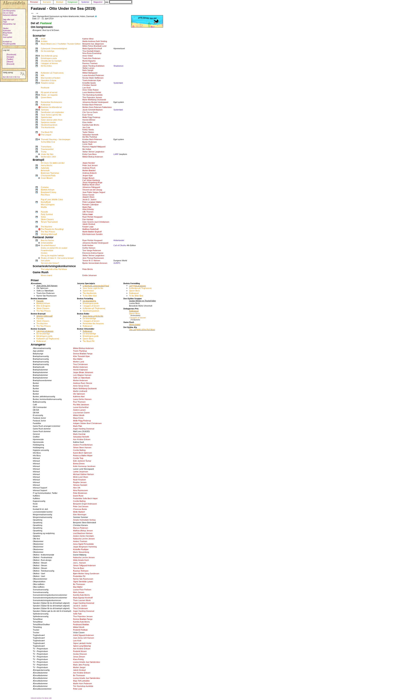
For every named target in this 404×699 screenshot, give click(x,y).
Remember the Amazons (51, 102)
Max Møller (78, 359)
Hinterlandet (118, 240)
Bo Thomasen (79, 584)
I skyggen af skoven (49, 63)
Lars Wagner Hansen (82, 375)
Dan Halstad (87, 219)
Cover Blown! (46, 178)
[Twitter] (10, 59)
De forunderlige (47, 51)
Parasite (44, 212)
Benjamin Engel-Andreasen (85, 504)
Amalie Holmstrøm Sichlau (84, 520)
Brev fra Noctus (47, 240)
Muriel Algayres (89, 61)
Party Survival (47, 214)
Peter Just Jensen (90, 165)
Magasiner (98, 2)
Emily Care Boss (89, 154)
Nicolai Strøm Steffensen (93, 78)
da (4, 77)
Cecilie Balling (79, 450)
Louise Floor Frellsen (82, 590)
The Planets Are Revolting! (52, 229)
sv (19, 77)
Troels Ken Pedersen (91, 58)
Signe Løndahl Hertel (82, 643)
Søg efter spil (8, 19)
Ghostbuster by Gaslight (51, 61)
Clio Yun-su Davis (90, 112)
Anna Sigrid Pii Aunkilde (83, 544)
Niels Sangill (87, 70)
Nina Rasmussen (80, 490)
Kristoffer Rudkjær (81, 549)
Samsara (45, 110)
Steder (6, 28)
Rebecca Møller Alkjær (82, 455)
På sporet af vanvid (49, 92)
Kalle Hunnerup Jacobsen (84, 466)
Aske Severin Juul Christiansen (95, 222)
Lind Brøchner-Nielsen (82, 533)
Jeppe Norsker (88, 163)
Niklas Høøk (87, 214)
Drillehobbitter (47, 243)
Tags (5, 22)
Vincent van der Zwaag (92, 190)
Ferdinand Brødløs (81, 624)
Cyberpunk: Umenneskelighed (54, 48)
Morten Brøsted (88, 170)
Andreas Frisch (88, 168)
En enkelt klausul (48, 245)
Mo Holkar (86, 149)
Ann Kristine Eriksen (81, 439)
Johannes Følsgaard (91, 187)
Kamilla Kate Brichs (90, 125)
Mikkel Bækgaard (89, 73)
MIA (42, 75)
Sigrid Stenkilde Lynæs (83, 582)
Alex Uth (76, 488)
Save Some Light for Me (51, 115)
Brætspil (59, 2)
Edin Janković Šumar (82, 461)
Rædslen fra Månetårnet (51, 107)
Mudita (44, 207)
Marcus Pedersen (80, 528)
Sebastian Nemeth (90, 135)
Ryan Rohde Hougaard (92, 217)
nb (15, 77)
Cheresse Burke (80, 509)
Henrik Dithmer (88, 120)
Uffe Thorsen (87, 212)
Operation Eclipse (48, 80)
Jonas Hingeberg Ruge (92, 182)
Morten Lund (78, 362)
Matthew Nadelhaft (90, 229)
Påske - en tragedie (49, 95)
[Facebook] (11, 54)
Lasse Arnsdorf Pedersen (93, 75)
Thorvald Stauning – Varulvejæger (55, 139)
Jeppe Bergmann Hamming (85, 547)
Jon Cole (86, 127)
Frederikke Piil (79, 576)
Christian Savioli (89, 85)
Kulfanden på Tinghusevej (52, 73)
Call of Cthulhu (119, 245)
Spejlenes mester (48, 122)
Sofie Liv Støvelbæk (81, 378)
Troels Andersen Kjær (91, 80)
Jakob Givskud (88, 224)
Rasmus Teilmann (81, 571)
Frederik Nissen (80, 651)
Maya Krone (78, 418)
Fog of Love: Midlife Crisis (52, 199)
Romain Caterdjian (90, 205)
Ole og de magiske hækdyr (52, 255)
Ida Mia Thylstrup (89, 137)
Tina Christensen (80, 364)
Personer (34, 2)
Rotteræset (45, 105)
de (8, 77)
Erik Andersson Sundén (92, 234)
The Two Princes (48, 232)
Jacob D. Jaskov (89, 199)
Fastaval (46, 23)
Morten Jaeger (79, 667)
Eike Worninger (79, 514)
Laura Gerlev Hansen (82, 399)
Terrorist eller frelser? (50, 263)
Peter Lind (77, 689)
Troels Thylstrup (80, 351)
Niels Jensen (78, 592)
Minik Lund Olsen (80, 477)
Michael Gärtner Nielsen (83, 474)
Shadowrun (118, 66)
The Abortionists (48, 127)
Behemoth (45, 170)
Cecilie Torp (78, 458)
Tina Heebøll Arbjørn (91, 51)
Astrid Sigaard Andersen (83, 635)
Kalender (7, 30)
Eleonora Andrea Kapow (92, 253)
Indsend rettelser (10, 15)
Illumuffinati (46, 202)
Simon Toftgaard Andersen (84, 565)
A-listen (44, 41)
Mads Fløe (86, 207)
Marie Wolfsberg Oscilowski (94, 100)
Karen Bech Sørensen (82, 453)
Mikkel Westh (78, 415)
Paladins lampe (47, 83)
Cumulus (45, 187)
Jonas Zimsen (79, 657)
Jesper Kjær (87, 175)
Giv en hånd (8, 13)
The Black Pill (47, 132)
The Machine (46, 227)
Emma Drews (79, 464)
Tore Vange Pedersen (91, 250)
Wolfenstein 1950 (48, 157)
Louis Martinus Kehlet (91, 92)
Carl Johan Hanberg (91, 180)
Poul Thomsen (79, 402)
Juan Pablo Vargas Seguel (93, 192)
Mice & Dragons (48, 205)
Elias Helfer (87, 122)
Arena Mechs (46, 165)
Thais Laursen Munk (82, 600)
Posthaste (45, 88)
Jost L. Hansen (79, 563)
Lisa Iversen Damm (81, 413)
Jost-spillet (7, 37)
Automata (45, 168)
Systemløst (118, 83)
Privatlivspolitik (9, 44)
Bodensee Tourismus (50, 173)
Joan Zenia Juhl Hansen (83, 638)
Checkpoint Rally (48, 175)
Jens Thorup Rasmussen (93, 258)
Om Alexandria (9, 11)
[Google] (10, 57)
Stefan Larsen (88, 68)
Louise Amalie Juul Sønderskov (86, 662)
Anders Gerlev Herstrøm (83, 536)
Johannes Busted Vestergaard (95, 102)
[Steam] (10, 62)
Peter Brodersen (80, 493)
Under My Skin (47, 154)
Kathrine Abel (79, 396)
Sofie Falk (77, 614)
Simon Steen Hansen (82, 447)
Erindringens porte (49, 58)
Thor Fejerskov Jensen (92, 97)
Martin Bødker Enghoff (91, 232)
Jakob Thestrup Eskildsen (93, 66)
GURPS (116, 263)
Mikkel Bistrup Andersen (92, 157)
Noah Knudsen (79, 480)
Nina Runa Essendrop (91, 53)
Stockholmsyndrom (49, 125)
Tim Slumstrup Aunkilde (92, 95)
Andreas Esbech (89, 173)
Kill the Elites (46, 66)
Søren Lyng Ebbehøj (82, 646)
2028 (43, 39)
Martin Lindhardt (80, 391)
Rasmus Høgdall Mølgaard (93, 147)
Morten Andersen (80, 367)
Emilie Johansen (89, 275)
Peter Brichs (87, 269)
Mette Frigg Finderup (91, 117)
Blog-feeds (7, 33)
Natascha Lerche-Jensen (84, 539)
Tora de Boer (78, 568)
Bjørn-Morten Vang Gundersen (86, 573)
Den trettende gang (49, 56)
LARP (116, 154)
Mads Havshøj (79, 434)
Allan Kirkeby (88, 209)
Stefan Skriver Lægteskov (93, 152)
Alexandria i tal (9, 24)
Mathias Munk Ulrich (91, 185)
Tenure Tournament (49, 222)
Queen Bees (46, 97)
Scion (43, 217)
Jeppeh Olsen (88, 197)
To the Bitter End (48, 142)
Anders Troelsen (80, 541)
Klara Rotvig (78, 659)
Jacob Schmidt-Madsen (92, 110)
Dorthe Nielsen (88, 248)
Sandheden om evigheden (52, 112)
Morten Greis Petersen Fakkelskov (97, 107)
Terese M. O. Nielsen (91, 261)
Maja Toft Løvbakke (81, 681)
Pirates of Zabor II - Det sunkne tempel (57, 258)
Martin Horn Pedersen (82, 683)
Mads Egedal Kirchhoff (92, 48)
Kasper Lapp (87, 227)
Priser (5, 35)
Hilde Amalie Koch (81, 560)
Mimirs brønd (46, 275)
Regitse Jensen (79, 482)
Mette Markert (79, 512)
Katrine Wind (87, 39)
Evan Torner (87, 115)
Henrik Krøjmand (80, 370)
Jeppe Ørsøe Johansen (83, 372)
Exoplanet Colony (48, 192)
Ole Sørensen (79, 394)
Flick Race (45, 195)
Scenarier (47, 2)
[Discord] (10, 64)
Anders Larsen (79, 410)
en (11, 77)
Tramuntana (46, 147)
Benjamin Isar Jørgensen (93, 44)
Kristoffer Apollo (89, 83)
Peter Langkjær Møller (91, 202)
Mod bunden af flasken (50, 78)
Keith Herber (87, 245)
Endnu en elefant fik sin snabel (54, 248)
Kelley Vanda (88, 130)
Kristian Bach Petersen (92, 105)
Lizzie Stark (87, 144)
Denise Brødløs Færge (82, 354)
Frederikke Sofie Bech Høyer (85, 498)
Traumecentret (47, 149)
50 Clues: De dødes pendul (52, 163)
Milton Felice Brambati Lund (94, 46)
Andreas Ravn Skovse (82, 383)
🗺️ (96, 16)
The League (46, 135)
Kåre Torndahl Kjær (81, 356)
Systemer (85, 2)
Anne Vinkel (87, 56)
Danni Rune (78, 496)
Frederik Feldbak (80, 630)
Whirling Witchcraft (49, 234)
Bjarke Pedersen (89, 142)
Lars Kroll (86, 88)
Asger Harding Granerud (83, 429)
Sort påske (45, 261)
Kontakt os (7, 42)
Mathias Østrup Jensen (83, 531)
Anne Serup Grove (81, 386)
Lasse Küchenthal (81, 407)
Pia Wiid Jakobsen (81, 405)
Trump (43, 152)
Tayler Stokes (88, 132)
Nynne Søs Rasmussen (83, 579)
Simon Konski (88, 195)
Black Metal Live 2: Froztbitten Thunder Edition (61, 44)
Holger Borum (88, 178)
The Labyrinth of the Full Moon (54, 269)
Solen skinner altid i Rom (51, 120)
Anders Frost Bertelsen (83, 445)
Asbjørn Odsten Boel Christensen (87, 423)
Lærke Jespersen (80, 472)
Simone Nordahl (80, 485)
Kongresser (72, 2)
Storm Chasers (47, 219)
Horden (44, 253)
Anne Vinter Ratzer (90, 90)
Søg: (107, 2)
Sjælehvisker (46, 117)
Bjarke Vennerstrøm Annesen (94, 263)
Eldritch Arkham (47, 190)
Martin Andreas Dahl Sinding (94, 41)
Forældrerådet (47, 250)
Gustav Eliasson (80, 654)
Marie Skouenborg (81, 552)
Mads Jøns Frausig (81, 665)
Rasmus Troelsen (90, 63)
